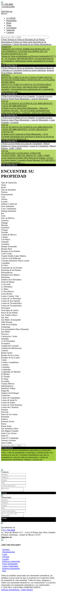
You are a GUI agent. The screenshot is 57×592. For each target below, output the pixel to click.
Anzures (4, 350)
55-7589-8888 (9, 530)
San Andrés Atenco (9, 315)
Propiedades (11, 20)
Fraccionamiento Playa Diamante (15, 329)
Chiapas (4, 230)
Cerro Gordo (6, 253)
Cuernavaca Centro (9, 336)
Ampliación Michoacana (11, 348)
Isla (2, 213)
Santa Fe (4, 436)
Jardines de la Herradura (11, 279)
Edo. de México (7, 218)
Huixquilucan (6, 272)
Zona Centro (6, 443)
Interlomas (5, 277)
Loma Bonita (6, 294)
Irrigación (5, 391)
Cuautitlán (5, 263)
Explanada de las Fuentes (11, 268)
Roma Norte (6, 426)
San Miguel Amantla (9, 431)
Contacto (10, 32)
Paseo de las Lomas (9, 414)
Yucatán (4, 232)
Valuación (10, 30)
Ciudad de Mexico (9, 235)
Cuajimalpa (6, 369)
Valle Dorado (6, 322)
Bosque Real (6, 249)
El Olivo (4, 265)
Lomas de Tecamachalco (11, 303)
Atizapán (5, 242)
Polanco (4, 419)
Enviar (4, 493)
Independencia (7, 386)
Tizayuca (5, 334)
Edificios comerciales (11, 561)
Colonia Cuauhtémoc (10, 362)
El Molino (5, 374)
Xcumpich (5, 343)
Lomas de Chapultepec (10, 398)
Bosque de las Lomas (10, 355)
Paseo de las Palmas (9, 313)
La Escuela (5, 284)
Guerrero (5, 220)
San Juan (5, 317)
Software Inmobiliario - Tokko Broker (17, 590)
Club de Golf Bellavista (11, 258)
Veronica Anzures (8, 440)
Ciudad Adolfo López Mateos (13, 256)
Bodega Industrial (8, 211)
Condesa (4, 365)
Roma (3, 424)
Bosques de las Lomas (10, 357)
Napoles (4, 410)
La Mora (4, 289)
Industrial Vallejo (8, 388)
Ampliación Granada (10, 346)
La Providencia (7, 291)
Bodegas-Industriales (11, 568)
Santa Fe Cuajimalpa (9, 438)
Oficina (4, 199)
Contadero (5, 367)
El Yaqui (4, 379)
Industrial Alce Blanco (10, 275)
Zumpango (5, 327)
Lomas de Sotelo (8, 402)
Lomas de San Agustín (10, 301)
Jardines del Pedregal (10, 393)
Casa (3, 197)
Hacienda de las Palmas (11, 270)
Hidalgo (4, 223)
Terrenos (6, 549)
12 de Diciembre (8, 341)
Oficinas (5, 556)
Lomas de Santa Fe (9, 400)
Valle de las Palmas (9, 324)
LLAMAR (11, 18)
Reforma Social (7, 421)
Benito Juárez (6, 353)
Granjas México (7, 383)
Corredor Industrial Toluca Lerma (15, 261)
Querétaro (5, 227)
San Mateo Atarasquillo (11, 320)
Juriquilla (5, 339)
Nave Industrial (7, 206)
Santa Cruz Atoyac (9, 433)
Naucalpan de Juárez (9, 310)
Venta (8, 25)
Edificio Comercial (9, 204)
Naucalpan (5, 308)
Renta (8, 23)
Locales (4, 201)
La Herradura (6, 287)
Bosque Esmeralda (9, 246)
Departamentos (8, 552)
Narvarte (4, 412)
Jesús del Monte (7, 282)
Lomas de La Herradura (11, 298)
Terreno (4, 192)
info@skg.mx (6, 11)
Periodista (5, 417)
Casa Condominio (8, 209)
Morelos (4, 225)
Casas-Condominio (10, 566)
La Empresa (11, 28)
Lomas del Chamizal (9, 407)
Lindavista (5, 395)
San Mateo (5, 331)
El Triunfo (5, 376)
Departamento (7, 194)
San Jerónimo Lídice (9, 428)
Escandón (5, 381)
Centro (4, 360)
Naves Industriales (10, 564)
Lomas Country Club (10, 296)
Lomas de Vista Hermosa (11, 405)
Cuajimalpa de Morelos (11, 372)
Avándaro (5, 244)
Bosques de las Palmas (10, 251)
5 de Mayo (5, 239)
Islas (4, 571)
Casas (4, 554)
